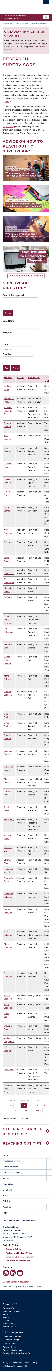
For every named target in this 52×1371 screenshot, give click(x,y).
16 (11, 1105)
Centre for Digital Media (13, 1350)
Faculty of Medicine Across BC (17, 1353)
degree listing (9, 126)
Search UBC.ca (10, 1326)
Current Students (10, 1167)
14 (39, 1100)
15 (46, 1100)
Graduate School (8, 23)
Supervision (8, 1184)
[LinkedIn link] (13, 1273)
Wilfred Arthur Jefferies (8, 660)
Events (6, 1317)
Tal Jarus (8, 597)
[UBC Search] (46, 3)
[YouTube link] (20, 1273)
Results (7, 354)
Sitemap (21, 1286)
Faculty (34, 377)
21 (46, 1105)
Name (8, 377)
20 (39, 1105)
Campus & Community (12, 1172)
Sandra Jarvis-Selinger (7, 619)
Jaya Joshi (9, 1069)
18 (25, 1105)
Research (39, 1286)
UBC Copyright (9, 1366)
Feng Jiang (9, 819)
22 (17, 1110)
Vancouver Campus (12, 1336)
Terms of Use (29, 1363)
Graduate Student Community (20, 1257)
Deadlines (7, 1190)
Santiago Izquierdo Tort (8, 410)
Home (5, 1155)
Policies (6, 1201)
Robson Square (10, 1347)
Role (5, 344)
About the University (12, 1311)
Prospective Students (23, 23)
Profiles (29, 1286)
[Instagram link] (6, 1273)
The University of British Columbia (19, 5)
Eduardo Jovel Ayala (8, 1088)
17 (18, 1105)
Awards (6, 1178)
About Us (7, 1207)
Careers (6, 1320)
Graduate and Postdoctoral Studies (26, 1221)
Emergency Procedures (12, 1363)
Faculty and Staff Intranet (18, 1261)
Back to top (8, 1286)
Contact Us (8, 1240)
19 (32, 1105)
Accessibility (22, 1366)
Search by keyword (13, 295)
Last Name (8, 321)
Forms (6, 1195)
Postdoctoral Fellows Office (19, 1253)
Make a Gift (8, 1323)
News (5, 1314)
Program (7, 332)
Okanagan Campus (12, 1339)
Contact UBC (9, 1308)
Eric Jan (8, 542)
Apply (5, 1213)
